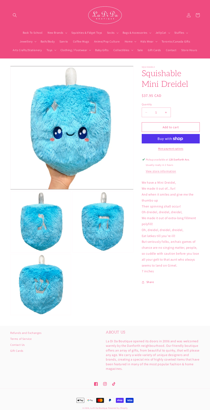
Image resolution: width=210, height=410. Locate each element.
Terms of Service (21, 339)
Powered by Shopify (118, 408)
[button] (14, 15)
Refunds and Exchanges (26, 333)
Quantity (147, 104)
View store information (161, 171)
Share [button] (150, 282)
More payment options (170, 148)
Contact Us (17, 345)
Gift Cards (16, 351)
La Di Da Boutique (98, 408)
